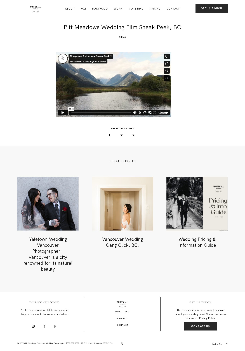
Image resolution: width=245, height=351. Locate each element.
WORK (118, 9)
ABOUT (69, 9)
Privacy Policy (207, 318)
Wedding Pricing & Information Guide (197, 242)
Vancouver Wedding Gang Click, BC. (122, 242)
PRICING (155, 9)
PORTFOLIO (100, 9)
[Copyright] (122, 343)
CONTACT (173, 9)
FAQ (83, 9)
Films (122, 37)
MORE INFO (135, 9)
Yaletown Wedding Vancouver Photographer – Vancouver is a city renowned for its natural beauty (47, 254)
